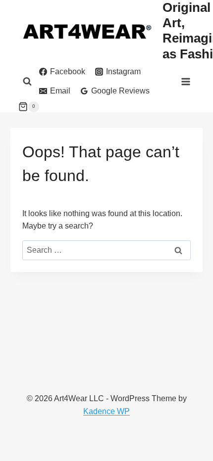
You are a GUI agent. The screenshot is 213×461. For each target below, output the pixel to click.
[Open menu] (186, 81)
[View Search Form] (27, 82)
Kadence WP (106, 411)
